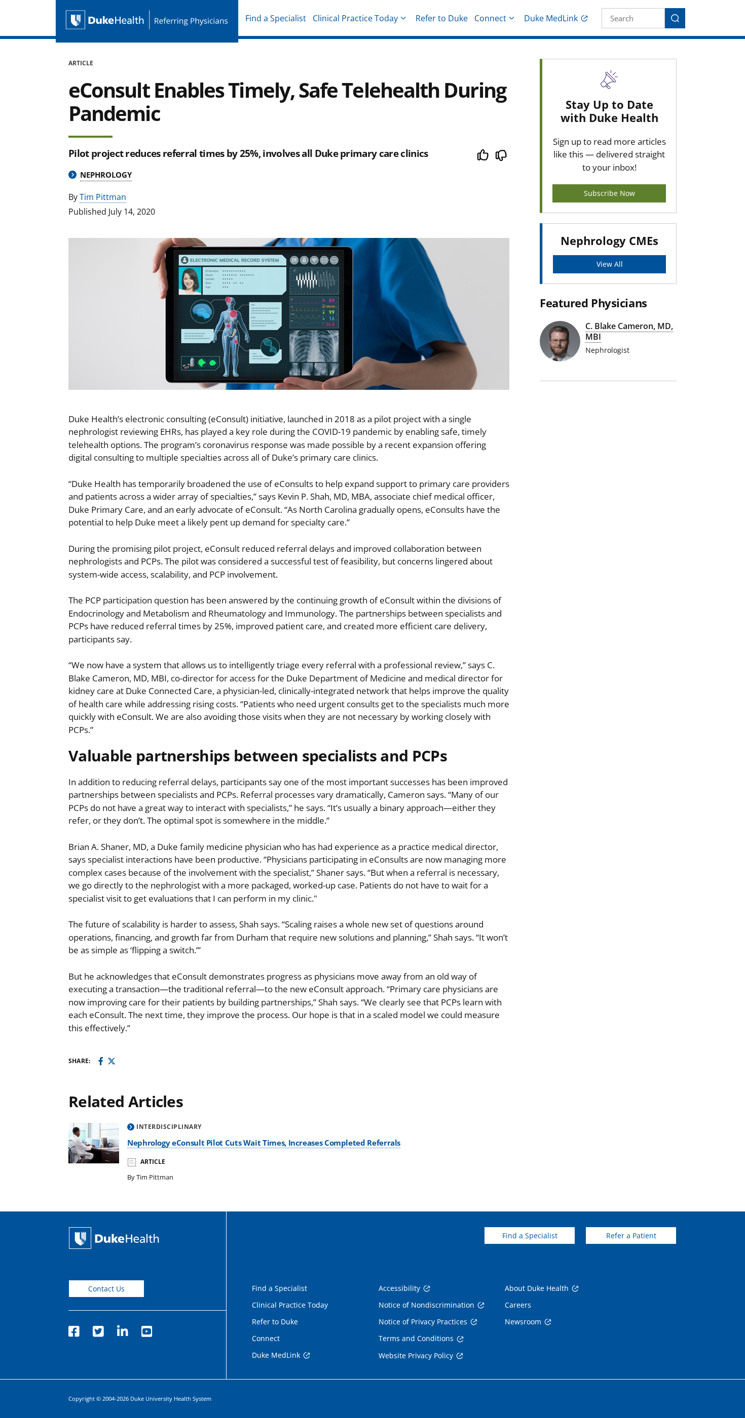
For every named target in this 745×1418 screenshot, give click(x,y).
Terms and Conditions (416, 1338)
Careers (518, 1305)
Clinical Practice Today (355, 18)
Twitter (98, 1328)
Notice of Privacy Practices (423, 1321)
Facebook (73, 1328)
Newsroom (523, 1321)
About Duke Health (537, 1288)
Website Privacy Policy (416, 1355)
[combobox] (633, 18)
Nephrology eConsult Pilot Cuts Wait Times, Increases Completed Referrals (263, 1143)
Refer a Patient (631, 1235)
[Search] (675, 18)
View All (610, 264)
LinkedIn (122, 1328)
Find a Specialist (275, 18)
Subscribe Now (609, 193)
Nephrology (106, 175)
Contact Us (106, 1288)
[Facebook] (100, 1061)
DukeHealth (114, 1238)
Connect (490, 18)
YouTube (146, 1328)
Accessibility (399, 1288)
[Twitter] (111, 1061)
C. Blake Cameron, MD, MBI (629, 331)
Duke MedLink (551, 18)
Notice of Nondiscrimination (426, 1305)
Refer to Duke (442, 18)
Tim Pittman (103, 196)
